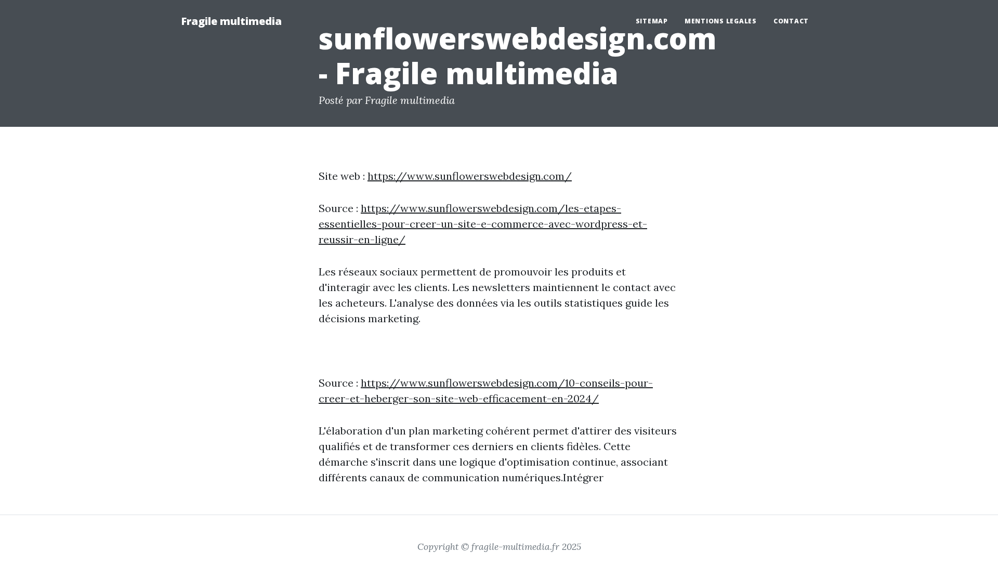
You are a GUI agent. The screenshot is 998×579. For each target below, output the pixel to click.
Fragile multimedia (231, 21)
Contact (791, 21)
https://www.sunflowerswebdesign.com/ (469, 175)
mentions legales (721, 21)
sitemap (652, 21)
